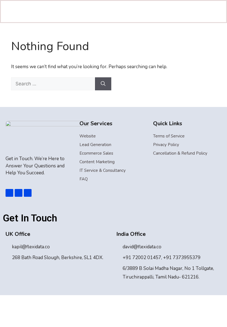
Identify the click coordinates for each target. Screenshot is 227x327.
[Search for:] (53, 84)
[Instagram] (28, 193)
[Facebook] (9, 193)
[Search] (103, 84)
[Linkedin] (18, 193)
